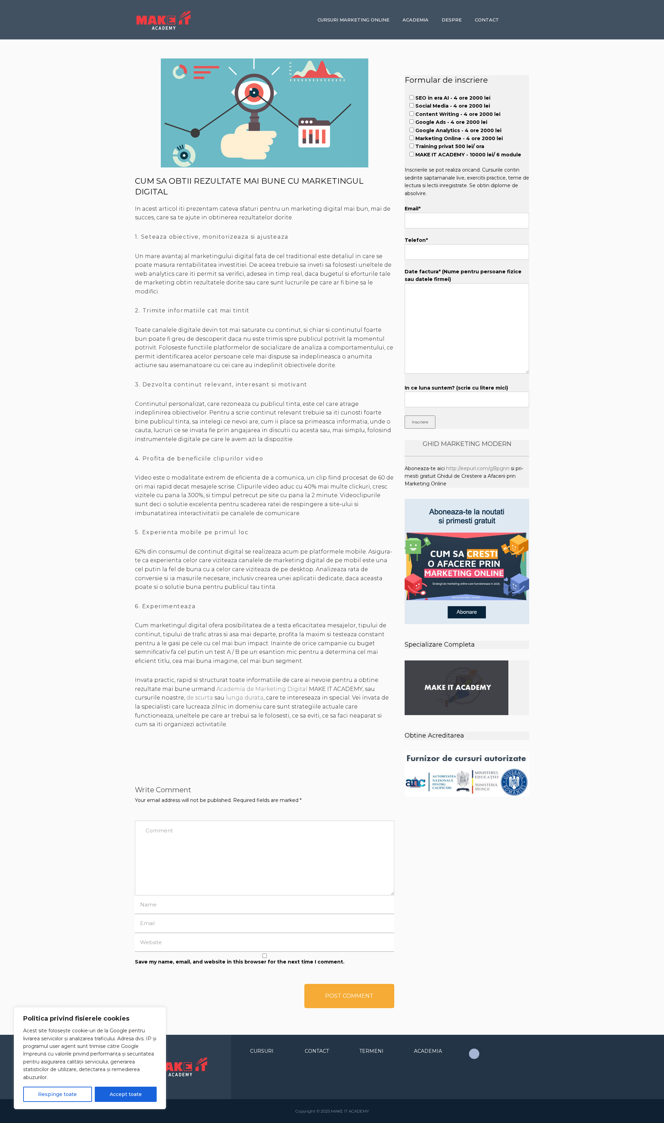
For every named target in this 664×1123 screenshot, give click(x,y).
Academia (415, 19)
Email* (413, 209)
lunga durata (245, 697)
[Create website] (474, 1054)
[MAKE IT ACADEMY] (180, 20)
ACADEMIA (428, 1051)
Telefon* (416, 240)
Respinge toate (57, 1094)
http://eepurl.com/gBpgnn (477, 468)
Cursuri (262, 1051)
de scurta (199, 697)
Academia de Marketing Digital (261, 689)
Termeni (371, 1051)
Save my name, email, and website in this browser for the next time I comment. (239, 962)
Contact (487, 19)
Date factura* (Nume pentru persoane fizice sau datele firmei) (463, 275)
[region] (90, 1058)
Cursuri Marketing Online (353, 19)
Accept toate (126, 1094)
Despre (452, 19)
